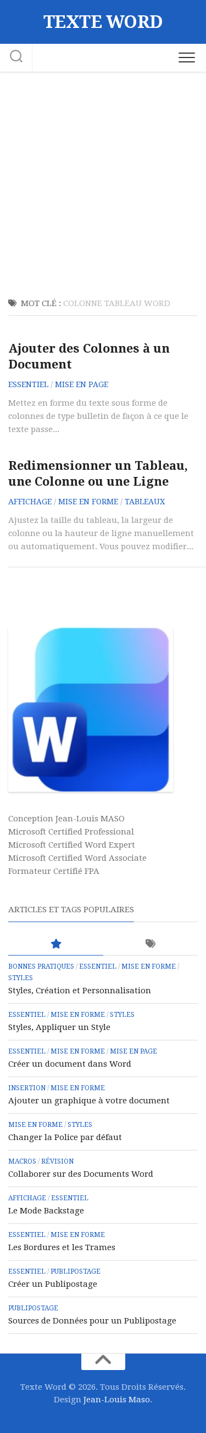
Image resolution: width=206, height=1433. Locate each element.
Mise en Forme (88, 501)
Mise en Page (81, 384)
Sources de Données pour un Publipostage (92, 1321)
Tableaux (145, 501)
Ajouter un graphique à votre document (89, 1101)
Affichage (30, 501)
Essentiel (28, 384)
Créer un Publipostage (52, 1284)
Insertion (27, 1088)
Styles (20, 978)
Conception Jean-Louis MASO (66, 819)
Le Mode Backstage (46, 1211)
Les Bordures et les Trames (61, 1247)
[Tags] (150, 944)
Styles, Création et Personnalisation (79, 990)
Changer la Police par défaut (65, 1137)
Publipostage (76, 1271)
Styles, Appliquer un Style (59, 1027)
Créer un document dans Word (69, 1064)
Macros (22, 1161)
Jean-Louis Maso (116, 1400)
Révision (57, 1161)
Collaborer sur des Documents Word (80, 1174)
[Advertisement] (103, 180)
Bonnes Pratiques (41, 966)
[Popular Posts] (55, 944)
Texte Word (103, 21)
